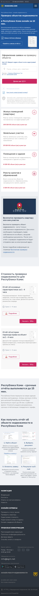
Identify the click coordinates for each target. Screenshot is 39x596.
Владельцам (5, 495)
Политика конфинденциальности (13, 534)
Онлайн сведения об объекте (11, 522)
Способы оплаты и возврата (11, 539)
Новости (4, 502)
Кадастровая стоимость (9, 517)
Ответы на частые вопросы (10, 500)
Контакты (4, 497)
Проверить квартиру (8, 515)
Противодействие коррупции (11, 532)
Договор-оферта (7, 537)
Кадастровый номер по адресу (12, 520)
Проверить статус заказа (10, 512)
